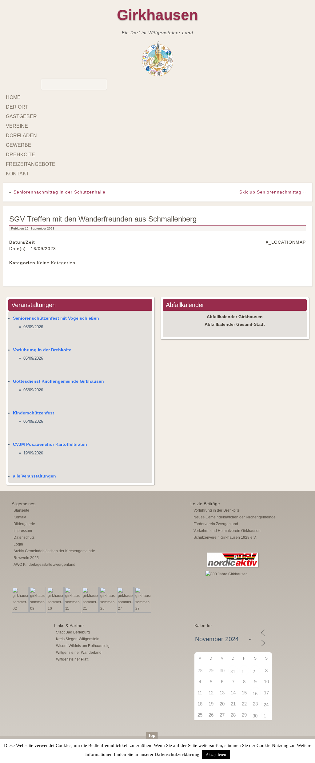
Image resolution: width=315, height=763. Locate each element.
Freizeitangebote (30, 164)
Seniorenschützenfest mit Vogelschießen (56, 318)
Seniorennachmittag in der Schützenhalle (60, 192)
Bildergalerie (24, 524)
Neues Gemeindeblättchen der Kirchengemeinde (234, 517)
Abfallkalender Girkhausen (235, 316)
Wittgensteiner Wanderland (79, 652)
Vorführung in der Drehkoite (42, 349)
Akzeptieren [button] (216, 754)
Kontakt (17, 173)
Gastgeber (21, 116)
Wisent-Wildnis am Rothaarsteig (83, 646)
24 (266, 704)
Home (13, 97)
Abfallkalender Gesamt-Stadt (235, 324)
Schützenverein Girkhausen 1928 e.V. (225, 537)
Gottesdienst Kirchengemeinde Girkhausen (58, 381)
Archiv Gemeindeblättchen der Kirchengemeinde (54, 551)
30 (255, 715)
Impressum (23, 531)
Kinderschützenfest (33, 412)
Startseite (21, 510)
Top (151, 735)
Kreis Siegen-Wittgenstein (77, 639)
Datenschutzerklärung (177, 754)
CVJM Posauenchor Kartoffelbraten (50, 444)
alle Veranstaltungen (34, 475)
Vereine (17, 126)
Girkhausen (157, 15)
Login (18, 544)
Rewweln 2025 (26, 558)
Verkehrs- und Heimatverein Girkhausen (227, 531)
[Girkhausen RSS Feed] (304, 730)
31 (232, 671)
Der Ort (17, 107)
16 (255, 693)
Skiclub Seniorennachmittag (270, 192)
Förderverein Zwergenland (215, 524)
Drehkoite (20, 154)
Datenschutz (24, 537)
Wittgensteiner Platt (72, 659)
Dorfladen (21, 135)
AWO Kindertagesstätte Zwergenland (44, 564)
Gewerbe (18, 145)
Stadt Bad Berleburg (73, 632)
